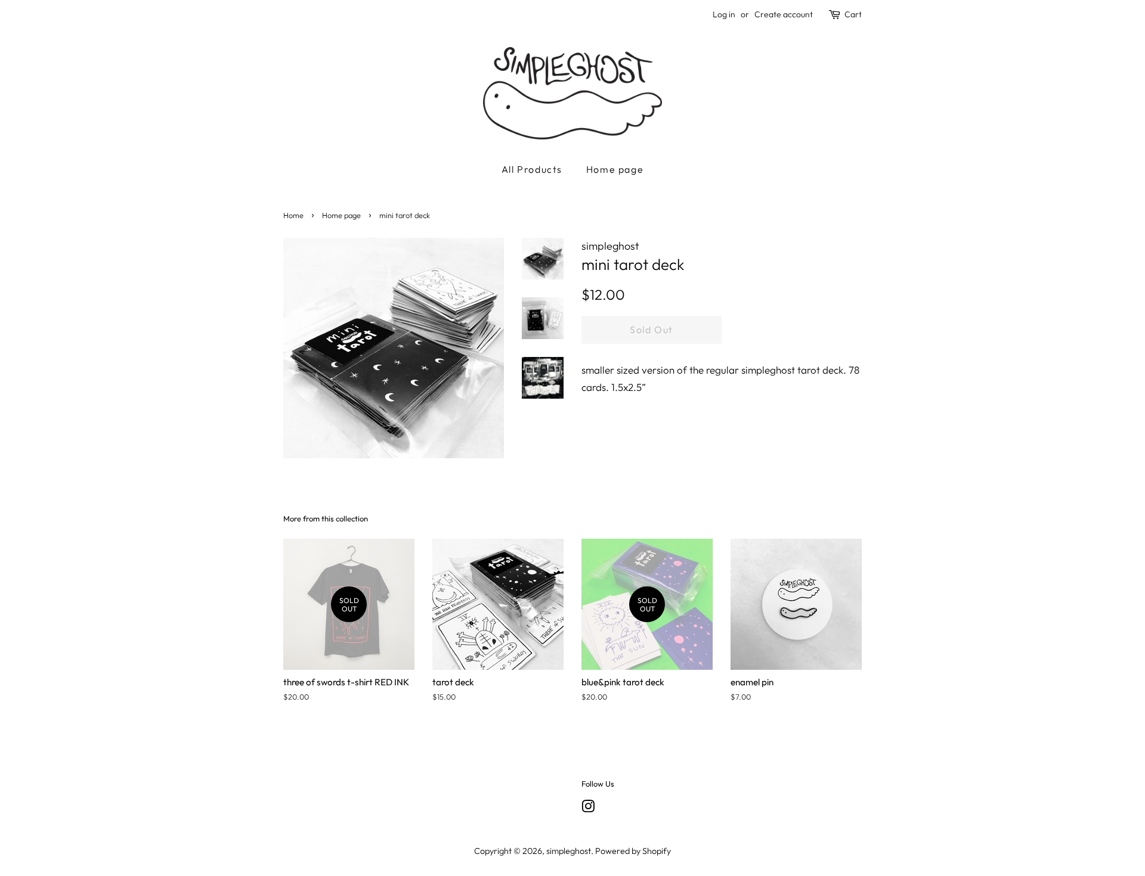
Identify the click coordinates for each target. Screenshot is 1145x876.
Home (293, 215)
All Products (532, 169)
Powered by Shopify (633, 851)
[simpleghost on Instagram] (588, 808)
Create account (783, 14)
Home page (614, 169)
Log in (724, 14)
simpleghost (568, 851)
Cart (853, 14)
